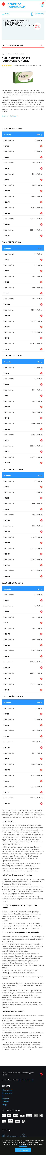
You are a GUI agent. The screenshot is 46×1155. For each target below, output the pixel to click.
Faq (3, 1096)
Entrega (4, 1104)
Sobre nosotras (7, 1090)
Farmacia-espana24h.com (26, 1080)
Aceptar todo (23, 1150)
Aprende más (23, 1146)
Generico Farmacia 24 (16, 5)
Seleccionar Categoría (13, 45)
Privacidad (5, 1099)
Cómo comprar (7, 1093)
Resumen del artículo (9, 116)
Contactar (39, 14)
